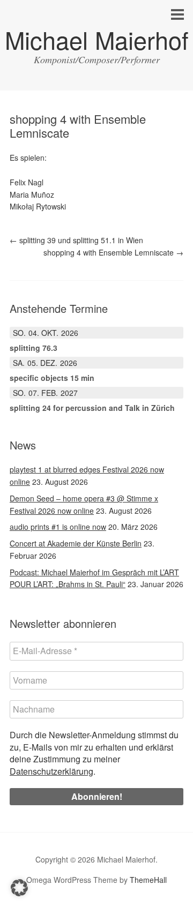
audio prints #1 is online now (58, 526)
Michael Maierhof (97, 39)
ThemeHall (148, 879)
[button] (19, 887)
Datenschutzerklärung (51, 771)
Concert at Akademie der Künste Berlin (76, 543)
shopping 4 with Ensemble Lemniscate (113, 252)
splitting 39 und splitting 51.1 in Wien (76, 240)
